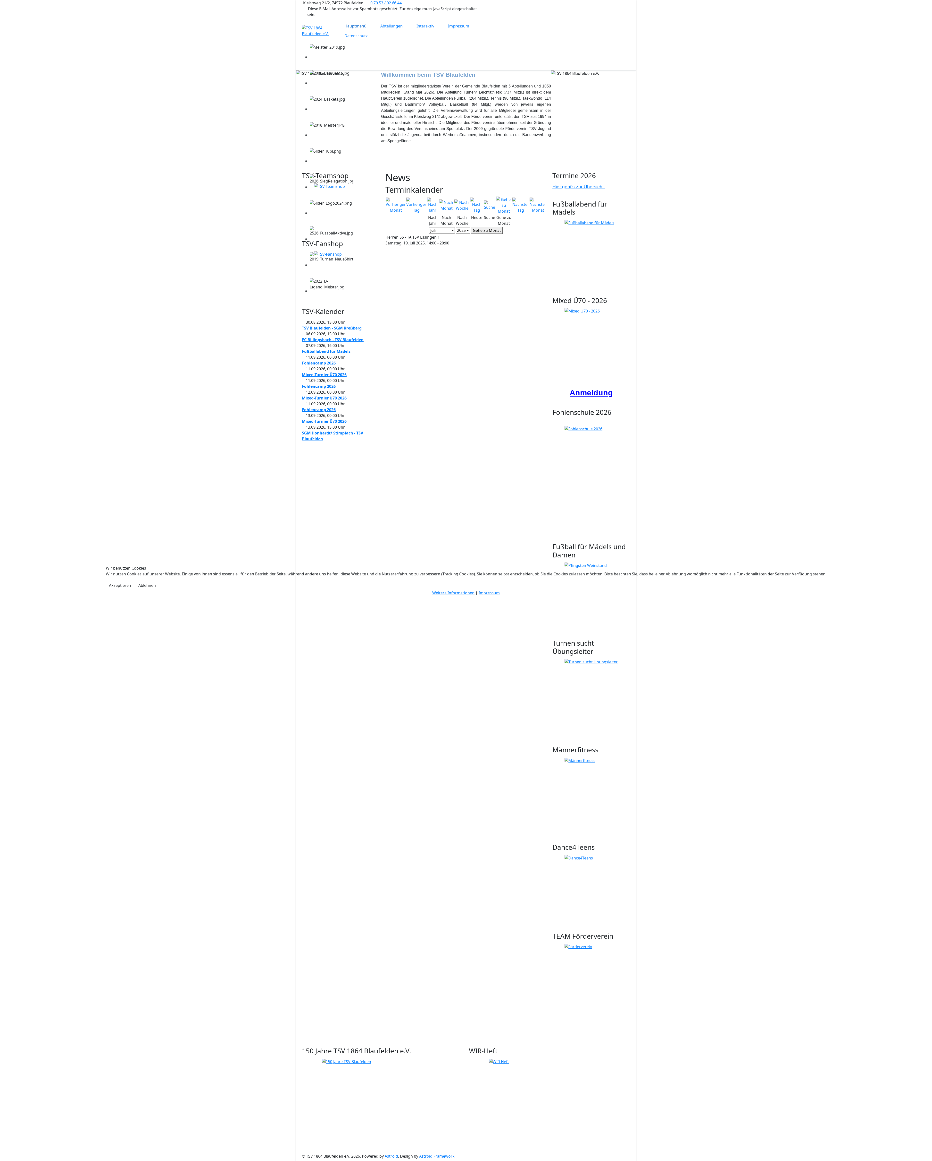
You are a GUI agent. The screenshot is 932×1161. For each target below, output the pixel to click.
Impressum (489, 593)
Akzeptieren (120, 585)
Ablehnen (147, 585)
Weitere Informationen (453, 593)
